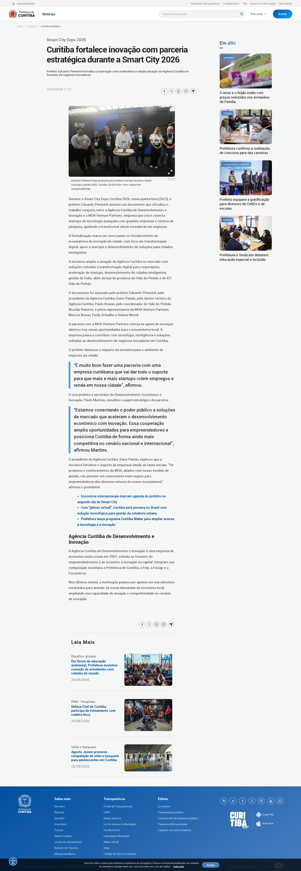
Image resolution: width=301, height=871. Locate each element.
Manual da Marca (65, 853)
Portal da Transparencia (118, 806)
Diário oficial (111, 842)
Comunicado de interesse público (178, 818)
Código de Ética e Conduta (120, 853)
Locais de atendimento (68, 842)
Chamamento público (171, 812)
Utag (106, 848)
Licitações (164, 806)
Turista (59, 830)
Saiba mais (178, 866)
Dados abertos (112, 818)
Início (20, 26)
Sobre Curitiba (63, 836)
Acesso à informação (263, 3)
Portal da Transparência (205, 3)
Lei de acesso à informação (120, 824)
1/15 (171, 179)
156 (245, 3)
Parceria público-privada (172, 824)
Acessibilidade (25, 3)
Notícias (32, 26)
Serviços (60, 806)
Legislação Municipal (116, 836)
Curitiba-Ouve (231, 3)
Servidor (59, 818)
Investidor (61, 824)
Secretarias (285, 3)
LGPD (107, 812)
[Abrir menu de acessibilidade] (13, 861)
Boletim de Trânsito (66, 848)
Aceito (211, 865)
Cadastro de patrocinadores (174, 830)
